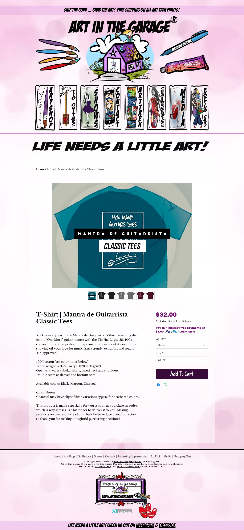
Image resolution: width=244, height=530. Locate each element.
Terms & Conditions (128, 466)
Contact (110, 456)
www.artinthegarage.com (127, 461)
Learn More (187, 331)
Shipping (187, 321)
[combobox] (182, 345)
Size (160, 353)
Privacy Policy (103, 466)
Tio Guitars (84, 456)
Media (167, 456)
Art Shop (69, 456)
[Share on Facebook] (158, 385)
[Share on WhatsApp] (165, 385)
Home (40, 169)
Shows (98, 456)
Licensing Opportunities (132, 456)
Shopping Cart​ (182, 456)
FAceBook (167, 525)
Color (161, 339)
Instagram (145, 525)
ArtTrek (156, 456)
